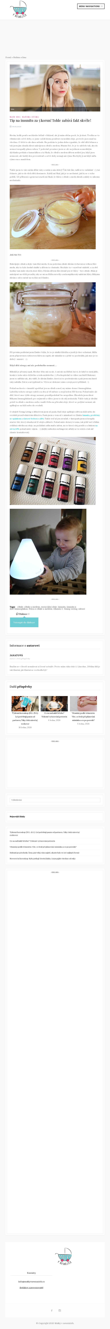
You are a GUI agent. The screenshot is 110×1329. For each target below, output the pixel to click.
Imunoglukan (21, 609)
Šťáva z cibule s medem (40, 609)
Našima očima (19, 57)
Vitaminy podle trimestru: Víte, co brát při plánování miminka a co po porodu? (83, 717)
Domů (8, 57)
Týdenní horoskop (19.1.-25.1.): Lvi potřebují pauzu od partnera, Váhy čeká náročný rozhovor (45, 833)
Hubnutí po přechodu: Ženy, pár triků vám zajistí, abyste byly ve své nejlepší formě (44, 853)
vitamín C (58, 609)
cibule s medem (32, 607)
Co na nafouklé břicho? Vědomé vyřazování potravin (32, 841)
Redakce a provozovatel (31, 1288)
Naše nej (15, 117)
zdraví (81, 609)
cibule (20, 607)
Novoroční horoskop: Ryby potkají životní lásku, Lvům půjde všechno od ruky (42, 859)
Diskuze (24, 613)
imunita (62, 607)
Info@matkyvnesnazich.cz (31, 1281)
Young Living (70, 609)
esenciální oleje (49, 607)
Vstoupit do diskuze (24, 622)
